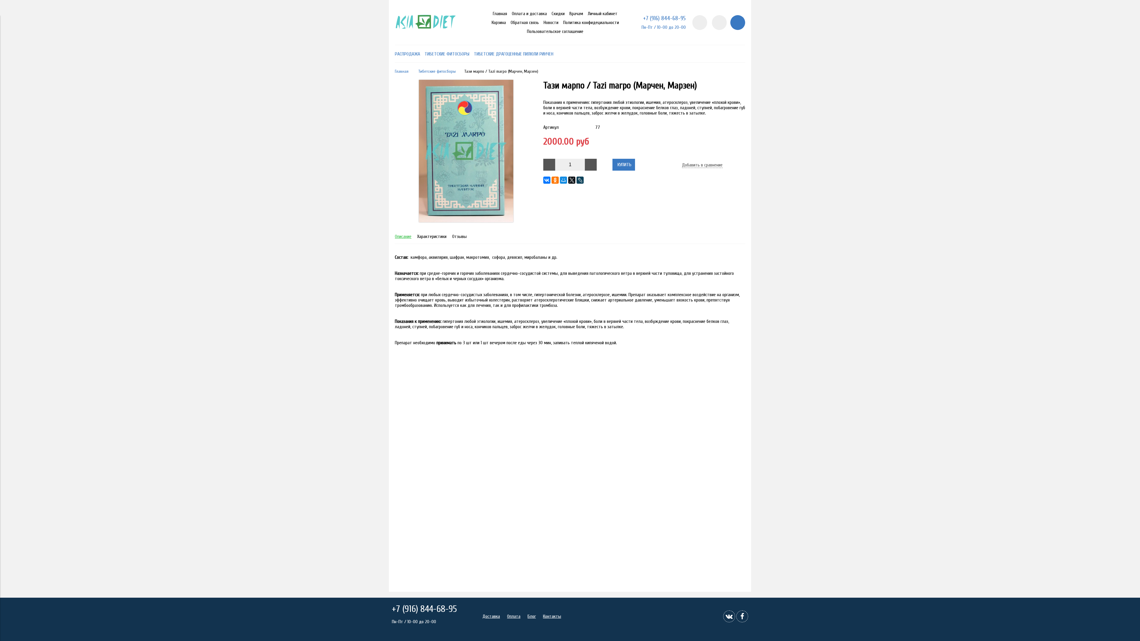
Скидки (558, 13)
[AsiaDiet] (426, 36)
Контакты (552, 616)
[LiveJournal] (580, 180)
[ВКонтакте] (546, 180)
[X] (571, 180)
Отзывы (459, 236)
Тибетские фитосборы (437, 71)
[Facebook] (742, 616)
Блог (532, 616)
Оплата (513, 616)
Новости (551, 22)
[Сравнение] (719, 22)
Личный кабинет (603, 13)
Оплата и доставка (529, 13)
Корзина (499, 22)
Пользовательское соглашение (555, 31)
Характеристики (431, 236)
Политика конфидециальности (591, 22)
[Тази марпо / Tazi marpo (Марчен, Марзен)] (466, 220)
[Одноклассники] (555, 180)
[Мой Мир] (563, 180)
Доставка (491, 616)
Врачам (576, 13)
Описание (403, 236)
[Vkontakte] (729, 616)
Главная (500, 13)
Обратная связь (525, 22)
